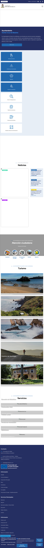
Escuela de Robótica (8, 399)
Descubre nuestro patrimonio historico (9, 385)
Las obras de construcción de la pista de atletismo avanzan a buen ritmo (14, 194)
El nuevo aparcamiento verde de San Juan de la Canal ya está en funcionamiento (13, 224)
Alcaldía (2, 474)
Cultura (33, 189)
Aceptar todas (39, 545)
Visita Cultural (6, 379)
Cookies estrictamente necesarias (24, 538)
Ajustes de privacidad (5, 536)
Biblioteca (5, 430)
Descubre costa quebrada (6, 339)
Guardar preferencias (22, 545)
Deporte (5, 170)
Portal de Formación (8, 422)
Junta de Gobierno (4, 477)
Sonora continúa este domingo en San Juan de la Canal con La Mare (36, 192)
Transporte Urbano (4, 527)
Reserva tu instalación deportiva (7, 532)
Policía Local (3, 520)
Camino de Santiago (8, 356)
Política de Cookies (11, 544)
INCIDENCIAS (4, 1)
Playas (3, 288)
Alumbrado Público (4, 525)
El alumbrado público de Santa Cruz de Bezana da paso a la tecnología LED (36, 182)
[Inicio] (8, 6)
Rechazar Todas (39, 540)
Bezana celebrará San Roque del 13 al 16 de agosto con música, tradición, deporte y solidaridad (36, 173)
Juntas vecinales (4, 487)
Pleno (2, 482)
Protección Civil (6, 407)
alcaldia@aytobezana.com (8, 462)
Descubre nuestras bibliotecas (7, 436)
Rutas (3, 310)
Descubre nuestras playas (6, 294)
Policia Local (6, 415)
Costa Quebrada (7, 333)
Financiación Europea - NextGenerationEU (9, 492)
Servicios (12, 44)
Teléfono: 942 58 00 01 (32, 1)
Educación (3, 507)
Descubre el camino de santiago (8, 362)
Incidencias (3, 530)
